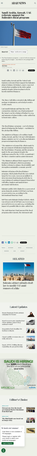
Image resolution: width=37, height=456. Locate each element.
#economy (10, 247)
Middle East (5, 405)
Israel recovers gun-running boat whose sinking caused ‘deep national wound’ (13, 322)
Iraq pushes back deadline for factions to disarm (12, 330)
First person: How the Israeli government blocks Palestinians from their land (13, 409)
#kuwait (22, 251)
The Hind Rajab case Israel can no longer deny (12, 419)
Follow (32, 70)
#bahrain (6, 251)
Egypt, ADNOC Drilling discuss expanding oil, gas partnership (12, 345)
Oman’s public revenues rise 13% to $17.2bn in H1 (13, 337)
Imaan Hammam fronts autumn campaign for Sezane (13, 313)
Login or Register (7, 443)
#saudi (19, 247)
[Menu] (2, 3)
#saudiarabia (29, 247)
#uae (14, 251)
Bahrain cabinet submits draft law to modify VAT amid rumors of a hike (18, 285)
